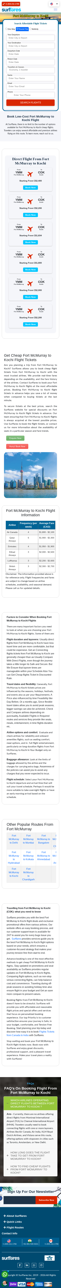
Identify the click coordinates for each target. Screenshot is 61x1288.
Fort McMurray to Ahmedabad (43, 856)
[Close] (8, 1271)
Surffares (16, 939)
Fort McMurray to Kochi (14, 872)
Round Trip (23, 29)
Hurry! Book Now (17, 446)
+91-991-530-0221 (30, 1244)
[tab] (10, 29)
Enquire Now (15, 438)
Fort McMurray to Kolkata (28, 856)
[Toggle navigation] (55, 9)
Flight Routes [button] (15, 1227)
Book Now (30, 187)
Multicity (34, 29)
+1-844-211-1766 (10, 1244)
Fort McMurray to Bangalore (43, 839)
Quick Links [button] (14, 1221)
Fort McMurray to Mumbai (28, 839)
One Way (11, 29)
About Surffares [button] (16, 1215)
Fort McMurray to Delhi (14, 839)
